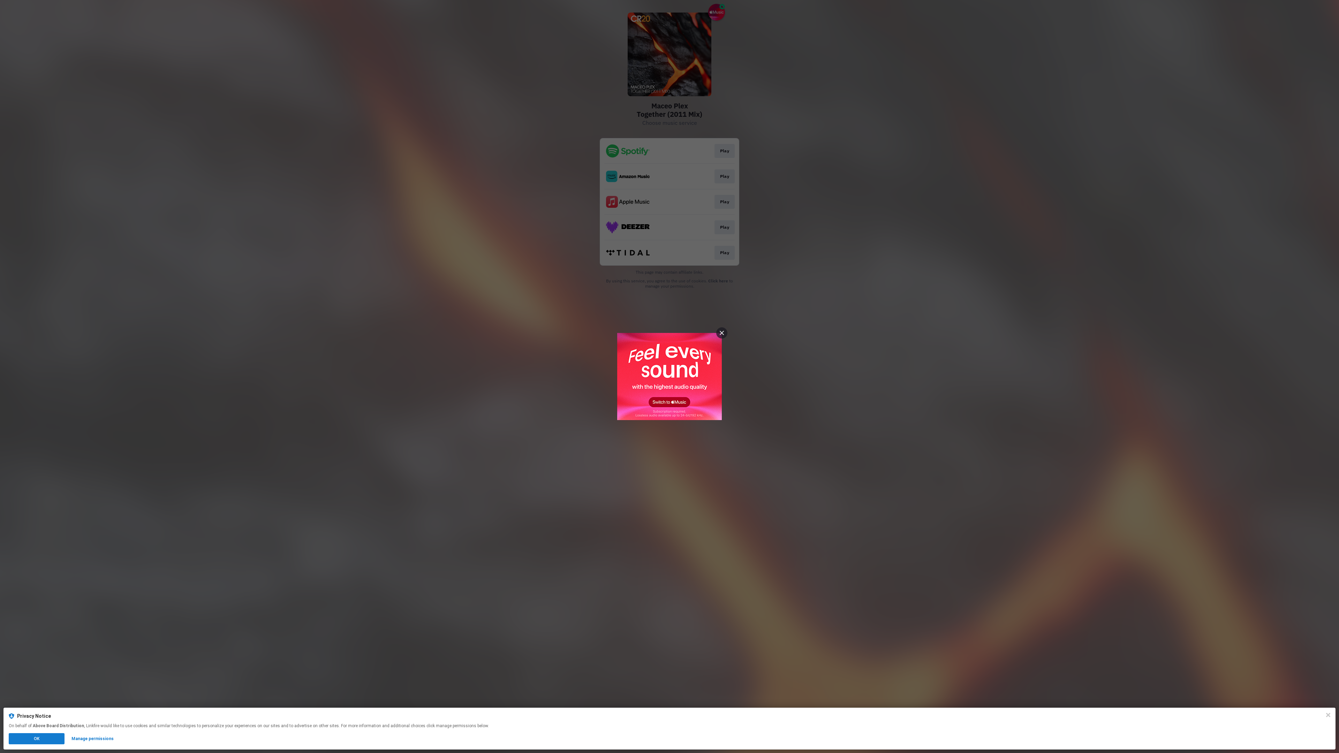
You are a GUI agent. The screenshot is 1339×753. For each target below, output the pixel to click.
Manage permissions (92, 738)
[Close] (1328, 715)
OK (36, 738)
